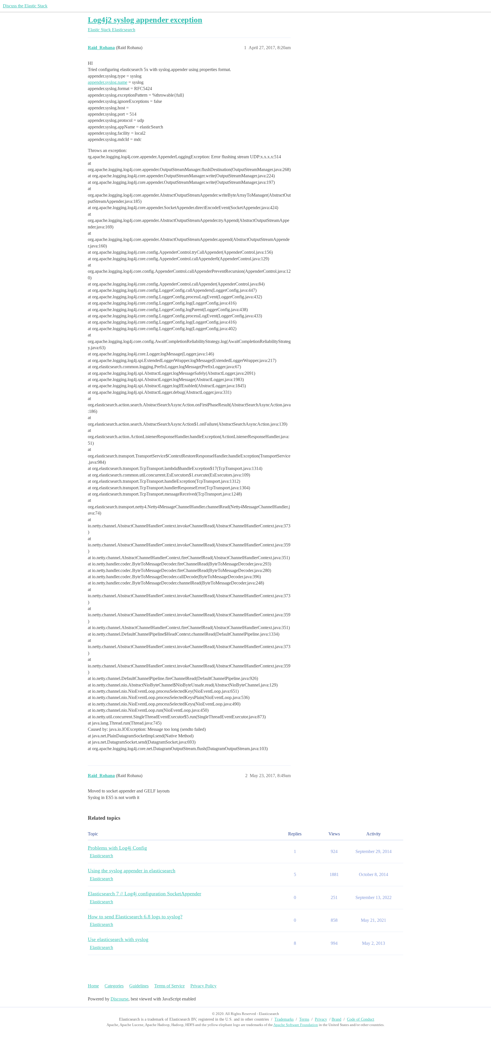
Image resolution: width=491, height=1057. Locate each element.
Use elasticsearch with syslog (118, 939)
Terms (304, 1019)
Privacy (321, 1019)
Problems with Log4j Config (117, 848)
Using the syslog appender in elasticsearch (131, 870)
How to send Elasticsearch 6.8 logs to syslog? (135, 916)
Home (93, 985)
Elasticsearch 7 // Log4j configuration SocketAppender (144, 893)
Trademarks (284, 1019)
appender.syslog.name (107, 82)
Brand (336, 1019)
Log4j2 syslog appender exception (145, 19)
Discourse (119, 998)
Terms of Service (169, 985)
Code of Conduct (360, 1019)
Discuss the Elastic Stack (25, 5)
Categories (114, 985)
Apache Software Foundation (295, 1025)
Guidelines (139, 985)
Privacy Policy (203, 985)
